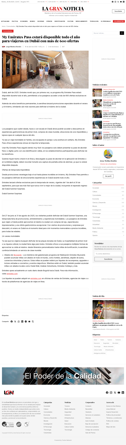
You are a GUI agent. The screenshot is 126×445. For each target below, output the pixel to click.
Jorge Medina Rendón (99, 329)
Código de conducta (92, 430)
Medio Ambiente (81, 21)
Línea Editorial (110, 409)
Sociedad (40, 21)
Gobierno (118, 340)
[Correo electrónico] (29, 321)
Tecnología (94, 21)
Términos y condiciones (114, 418)
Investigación (59, 21)
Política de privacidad (113, 415)
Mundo (32, 21)
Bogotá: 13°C (25, 2)
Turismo (109, 340)
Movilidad (115, 343)
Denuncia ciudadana (92, 427)
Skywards (17, 255)
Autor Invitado (89, 421)
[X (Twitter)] (15, 321)
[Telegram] (26, 321)
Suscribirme (108, 259)
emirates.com (12, 274)
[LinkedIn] (22, 321)
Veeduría (88, 412)
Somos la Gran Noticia (113, 406)
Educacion (97, 343)
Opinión (49, 21)
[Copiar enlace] (33, 321)
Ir (121, 33)
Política (15, 21)
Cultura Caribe (98, 350)
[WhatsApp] (19, 321)
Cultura (70, 21)
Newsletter (88, 409)
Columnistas (119, 21)
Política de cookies (112, 421)
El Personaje (106, 21)
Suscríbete (118, 11)
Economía (24, 21)
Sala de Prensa (90, 433)
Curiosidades (11, 26)
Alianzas (88, 418)
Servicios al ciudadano (92, 415)
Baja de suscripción (91, 424)
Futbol (102, 340)
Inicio (3, 26)
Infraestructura (109, 350)
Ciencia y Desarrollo (50, 418)
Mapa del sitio (110, 427)
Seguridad (106, 343)
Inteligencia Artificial (99, 353)
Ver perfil (108, 176)
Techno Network (67, 440)
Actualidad (5, 21)
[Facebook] (12, 321)
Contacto (88, 406)
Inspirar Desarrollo (112, 412)
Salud (95, 340)
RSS (107, 424)
